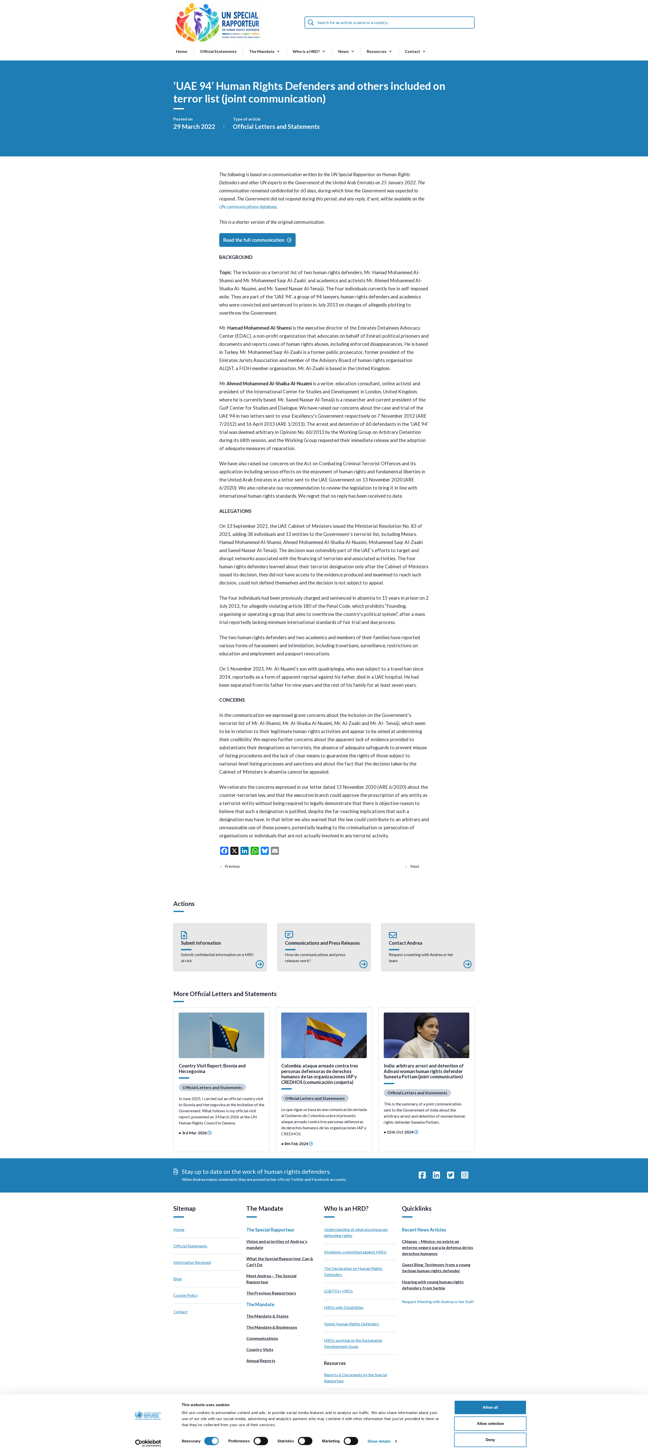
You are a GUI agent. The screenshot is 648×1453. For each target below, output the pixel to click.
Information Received (192, 1262)
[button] (220, 947)
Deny (490, 1440)
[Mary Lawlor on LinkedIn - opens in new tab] (436, 1175)
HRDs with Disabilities (343, 1307)
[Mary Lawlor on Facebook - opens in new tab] (422, 1175)
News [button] (343, 51)
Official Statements (218, 51)
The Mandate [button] (261, 51)
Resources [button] (377, 51)
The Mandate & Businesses (271, 1327)
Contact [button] (412, 51)
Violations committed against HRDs (355, 1251)
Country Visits (259, 1349)
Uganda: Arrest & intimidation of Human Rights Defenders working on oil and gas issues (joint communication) (419, 866)
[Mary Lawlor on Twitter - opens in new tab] (450, 1175)
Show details (379, 1441)
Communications (262, 1338)
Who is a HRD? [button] (306, 51)
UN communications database (248, 207)
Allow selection (490, 1423)
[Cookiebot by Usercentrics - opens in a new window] (148, 1443)
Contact (180, 1311)
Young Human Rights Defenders (351, 1323)
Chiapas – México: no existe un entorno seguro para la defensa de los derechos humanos (437, 1247)
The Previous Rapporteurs (271, 1292)
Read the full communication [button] (253, 240)
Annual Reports (260, 1360)
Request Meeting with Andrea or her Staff (438, 1301)
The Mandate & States (267, 1316)
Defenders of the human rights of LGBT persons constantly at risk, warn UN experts (237, 866)
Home (181, 51)
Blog (177, 1278)
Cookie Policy (185, 1295)
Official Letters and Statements (276, 126)
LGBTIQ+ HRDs (338, 1290)
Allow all (490, 1407)
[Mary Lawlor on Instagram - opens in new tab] (464, 1175)
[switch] (261, 1441)
